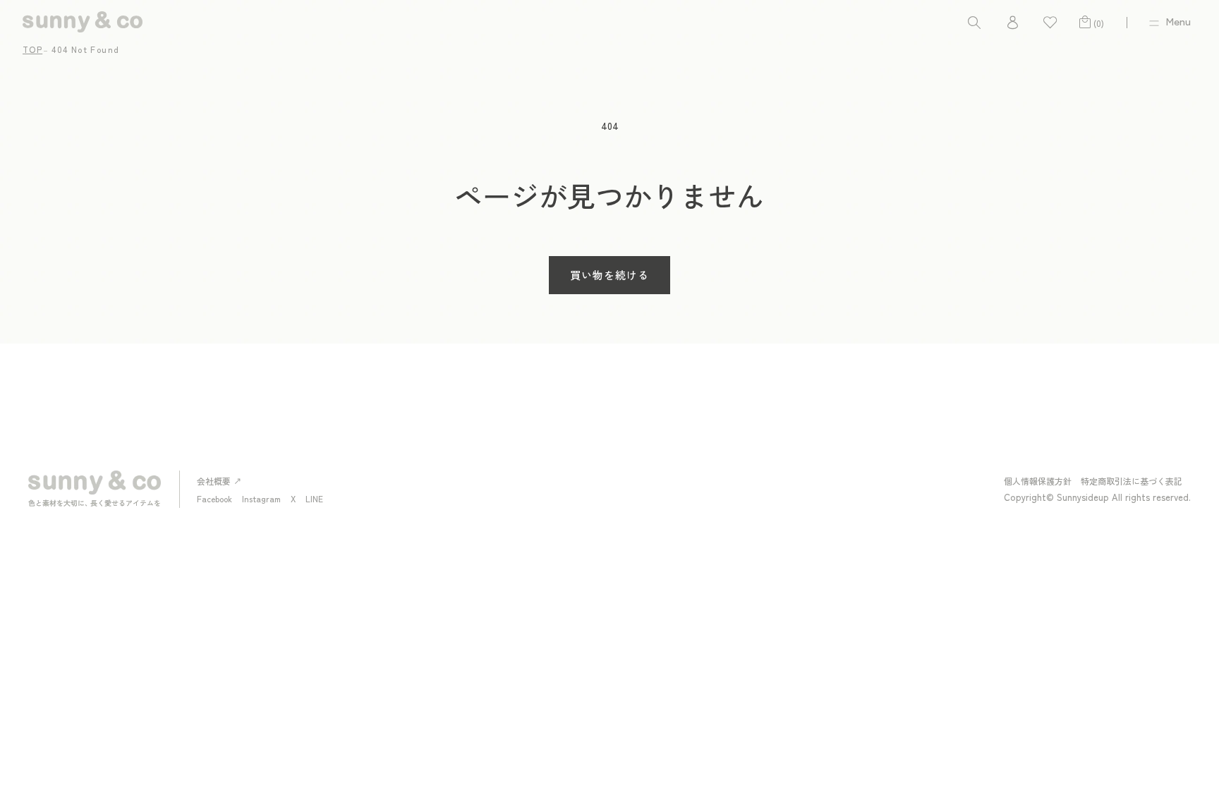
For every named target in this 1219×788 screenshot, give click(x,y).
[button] (974, 22)
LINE (314, 498)
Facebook (214, 498)
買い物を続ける (609, 274)
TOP (32, 49)
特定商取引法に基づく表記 (1131, 481)
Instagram (261, 498)
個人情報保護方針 (1038, 481)
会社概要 (214, 481)
